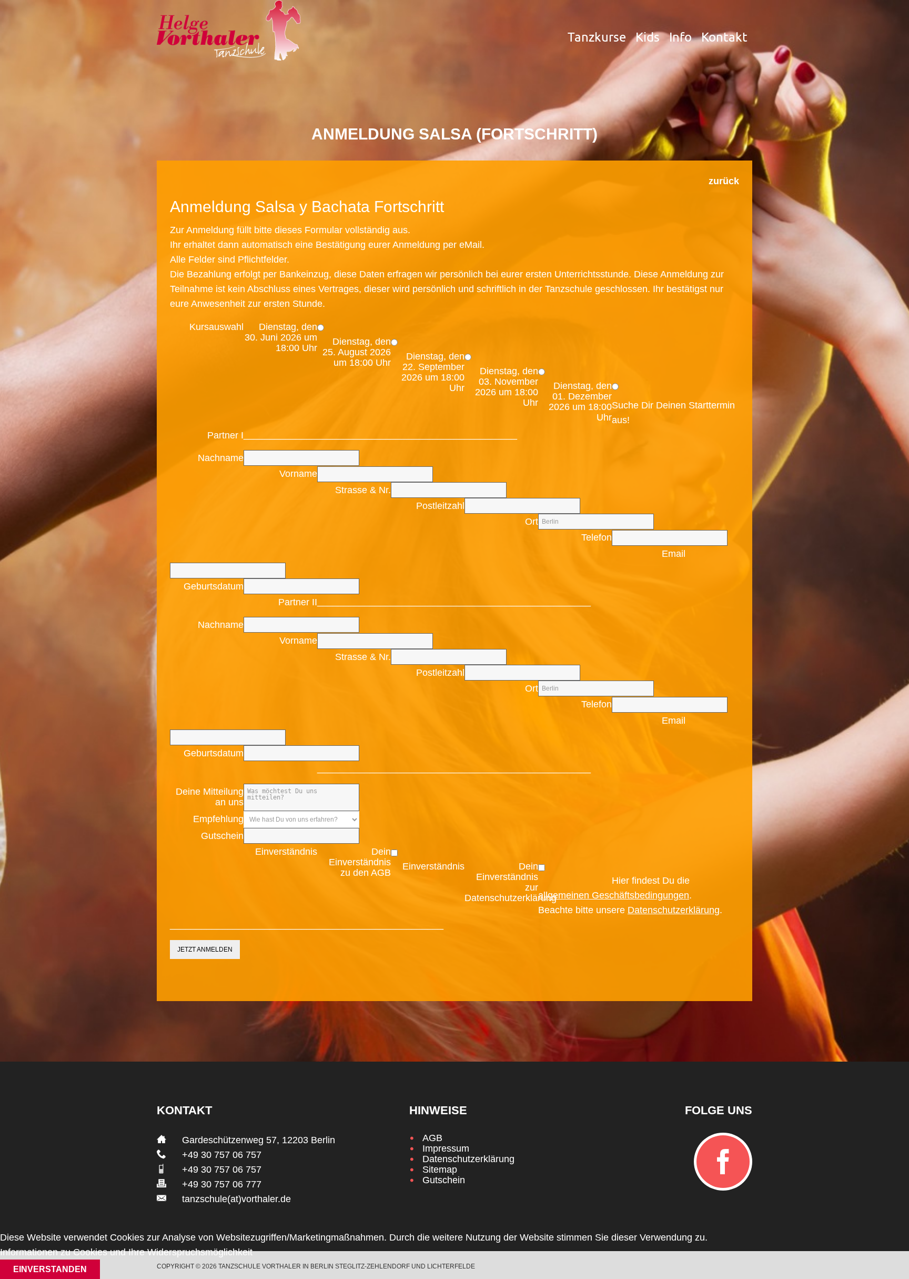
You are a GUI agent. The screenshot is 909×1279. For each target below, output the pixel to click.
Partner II (297, 602)
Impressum (445, 1148)
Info (680, 37)
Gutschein (222, 836)
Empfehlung (218, 819)
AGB (432, 1138)
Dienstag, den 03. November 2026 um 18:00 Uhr (506, 387)
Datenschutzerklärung (674, 910)
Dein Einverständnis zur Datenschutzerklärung (501, 882)
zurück (724, 181)
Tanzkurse (597, 37)
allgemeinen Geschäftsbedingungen (613, 895)
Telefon (596, 537)
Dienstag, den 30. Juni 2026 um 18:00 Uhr (281, 337)
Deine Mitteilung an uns (210, 796)
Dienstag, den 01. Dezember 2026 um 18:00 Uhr (580, 402)
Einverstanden (50, 1269)
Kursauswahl (216, 327)
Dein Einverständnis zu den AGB (360, 862)
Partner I (225, 435)
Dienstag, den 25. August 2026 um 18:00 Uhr (356, 352)
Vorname (298, 473)
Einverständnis (286, 851)
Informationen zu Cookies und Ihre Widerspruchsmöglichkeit (126, 1252)
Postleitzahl (440, 506)
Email (673, 553)
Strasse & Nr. (363, 490)
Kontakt (724, 37)
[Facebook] (723, 1162)
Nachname (221, 458)
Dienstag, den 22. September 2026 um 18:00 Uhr (432, 372)
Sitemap (439, 1169)
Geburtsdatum (214, 586)
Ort (531, 521)
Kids (647, 37)
